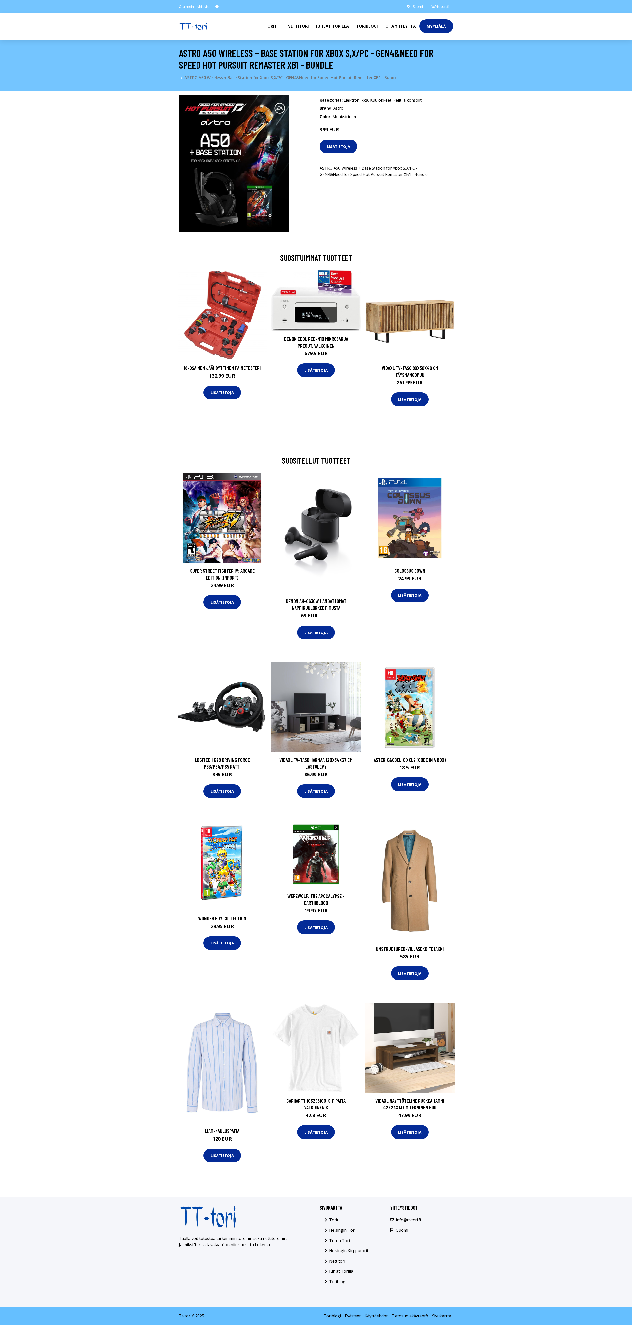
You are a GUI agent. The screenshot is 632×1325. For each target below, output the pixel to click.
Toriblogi (367, 26)
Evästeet (353, 1316)
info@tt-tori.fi (438, 6)
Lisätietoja (338, 146)
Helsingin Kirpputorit (348, 1250)
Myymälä (436, 26)
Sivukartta (441, 1316)
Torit (333, 1220)
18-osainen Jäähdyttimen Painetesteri (222, 368)
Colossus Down (410, 571)
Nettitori (298, 26)
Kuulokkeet (380, 100)
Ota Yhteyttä (400, 26)
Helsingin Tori (342, 1230)
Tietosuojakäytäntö (410, 1316)
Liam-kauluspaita (222, 1131)
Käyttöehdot (376, 1316)
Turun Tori (339, 1240)
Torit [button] (271, 26)
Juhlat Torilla (332, 26)
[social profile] (217, 6)
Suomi (418, 6)
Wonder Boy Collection (222, 918)
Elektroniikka (356, 100)
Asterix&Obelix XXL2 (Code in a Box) (410, 760)
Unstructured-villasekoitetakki (410, 949)
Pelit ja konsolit (407, 100)
